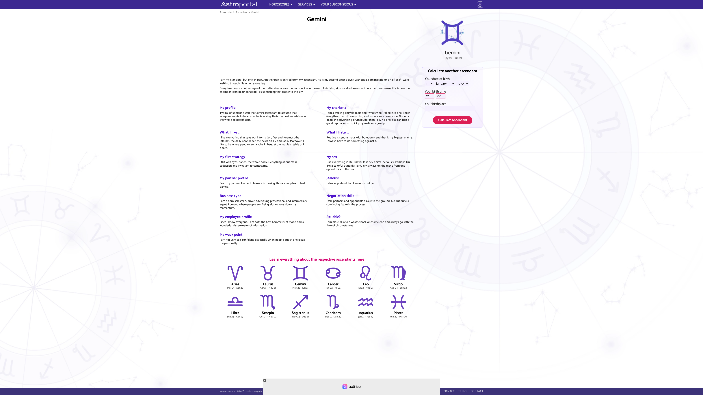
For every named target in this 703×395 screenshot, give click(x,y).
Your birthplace (436, 104)
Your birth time (435, 91)
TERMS (462, 391)
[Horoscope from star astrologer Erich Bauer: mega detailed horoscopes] (238, 4)
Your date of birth (437, 79)
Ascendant (242, 12)
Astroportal (226, 12)
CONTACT (477, 391)
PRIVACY (449, 391)
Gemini (255, 12)
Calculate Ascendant (452, 120)
